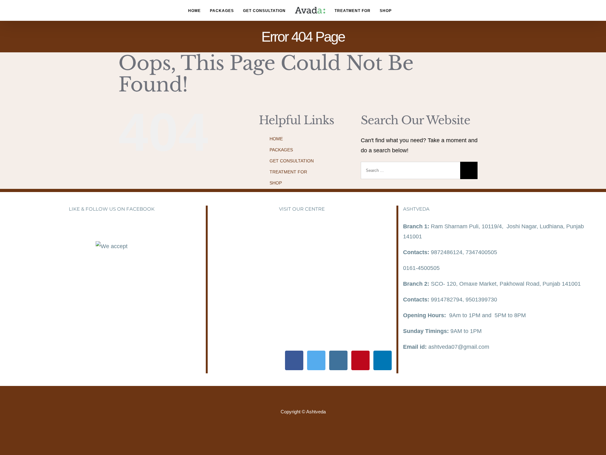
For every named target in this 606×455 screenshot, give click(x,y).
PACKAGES (281, 149)
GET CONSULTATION (292, 160)
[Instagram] (338, 360)
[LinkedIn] (382, 360)
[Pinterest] (360, 360)
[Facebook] (294, 360)
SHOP (276, 182)
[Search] (408, 10)
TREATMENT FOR (288, 171)
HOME (276, 138)
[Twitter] (316, 360)
